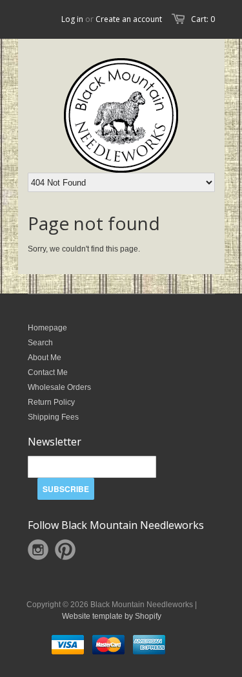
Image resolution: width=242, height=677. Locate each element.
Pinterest (65, 549)
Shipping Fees (53, 417)
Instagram (38, 549)
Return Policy (51, 402)
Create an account (129, 19)
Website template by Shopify (111, 616)
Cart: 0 (203, 19)
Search (40, 342)
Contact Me (48, 372)
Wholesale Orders (59, 387)
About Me (44, 357)
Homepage (47, 327)
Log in (72, 19)
